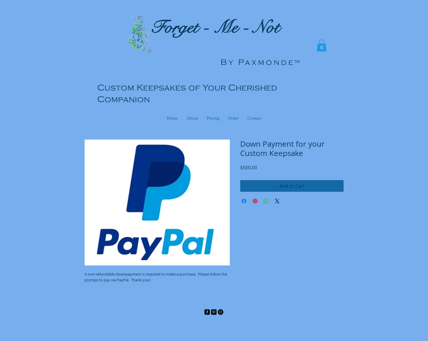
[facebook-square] (207, 312)
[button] (321, 45)
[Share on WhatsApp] (266, 201)
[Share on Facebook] (243, 201)
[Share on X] (277, 201)
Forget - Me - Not (215, 27)
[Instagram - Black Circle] (220, 312)
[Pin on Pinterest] (255, 201)
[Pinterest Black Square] (214, 312)
